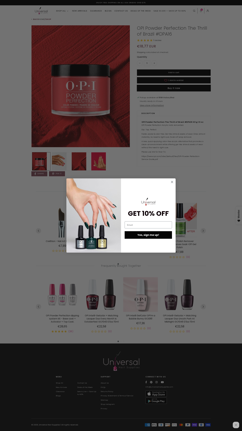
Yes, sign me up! (148, 235)
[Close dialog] (172, 182)
